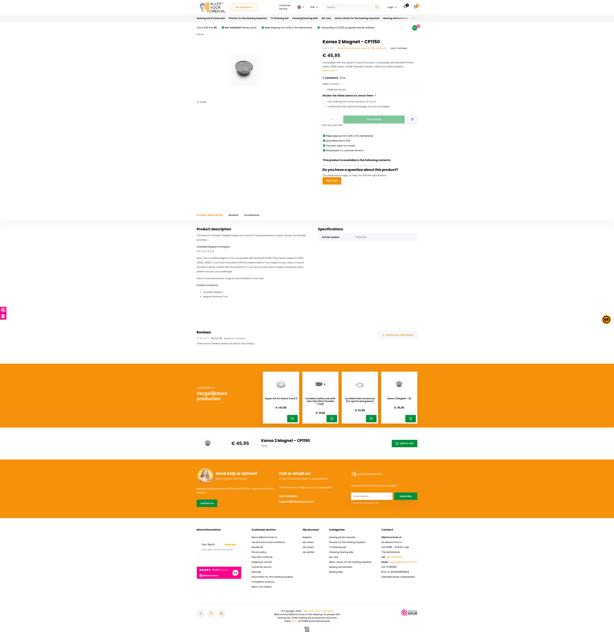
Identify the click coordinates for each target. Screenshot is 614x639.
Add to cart (407, 443)
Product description (210, 215)
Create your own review (399, 335)
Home (200, 34)
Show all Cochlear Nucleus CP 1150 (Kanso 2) (362, 48)
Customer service (262, 567)
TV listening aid (279, 18)
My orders (308, 542)
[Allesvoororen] (201, 613)
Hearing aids (336, 572)
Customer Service (285, 7)
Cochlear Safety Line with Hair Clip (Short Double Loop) (320, 401)
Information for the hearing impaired (272, 576)
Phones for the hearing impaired (248, 18)
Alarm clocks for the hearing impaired (357, 18)
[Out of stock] (412, 119)
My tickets (308, 547)
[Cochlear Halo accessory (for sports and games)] (359, 385)
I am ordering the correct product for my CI (351, 101)
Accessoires (251, 215)
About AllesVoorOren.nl (264, 537)
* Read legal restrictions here (365, 502)
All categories (243, 7)
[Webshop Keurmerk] (409, 612)
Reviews (233, 215)
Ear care (326, 18)
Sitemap (256, 572)
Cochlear (402, 48)
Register (307, 537)
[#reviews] (328, 48)
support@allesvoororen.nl (296, 501)
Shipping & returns (262, 562)
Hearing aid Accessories (211, 18)
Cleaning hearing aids (305, 18)
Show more (329, 70)
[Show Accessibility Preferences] (606, 319)
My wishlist (309, 552)
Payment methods (262, 557)
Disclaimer (257, 547)
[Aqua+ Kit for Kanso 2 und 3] (281, 385)
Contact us (207, 503)
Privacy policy (259, 552)
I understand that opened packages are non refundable (358, 106)
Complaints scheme (263, 581)
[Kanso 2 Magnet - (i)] (399, 385)
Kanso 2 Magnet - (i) (399, 398)
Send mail (332, 180)
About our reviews (262, 586)
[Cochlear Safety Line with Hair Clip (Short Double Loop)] (320, 385)
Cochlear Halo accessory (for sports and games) (360, 400)
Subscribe (406, 496)
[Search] (377, 7)
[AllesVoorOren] (213, 7)
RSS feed (328, 611)
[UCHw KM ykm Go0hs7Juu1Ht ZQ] (221, 613)
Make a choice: (332, 83)
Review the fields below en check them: (349, 95)
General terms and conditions (268, 542)
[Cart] (292, 418)
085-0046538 (288, 496)
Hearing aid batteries (395, 18)
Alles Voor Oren (311, 611)
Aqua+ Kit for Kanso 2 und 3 (281, 398)
